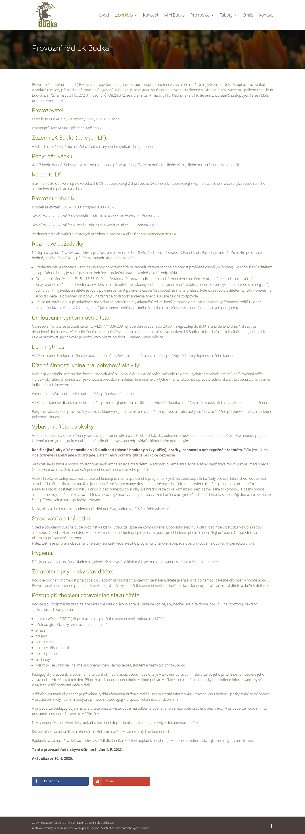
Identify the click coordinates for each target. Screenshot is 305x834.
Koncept (150, 15)
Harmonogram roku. (162, 233)
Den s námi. (46, 355)
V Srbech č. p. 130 (46, 146)
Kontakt (266, 15)
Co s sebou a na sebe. (54, 435)
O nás (247, 15)
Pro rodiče (199, 15)
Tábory (226, 15)
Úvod (104, 15)
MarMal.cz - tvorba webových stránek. (125, 828)
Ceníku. (118, 740)
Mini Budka (174, 15)
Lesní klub (124, 15)
